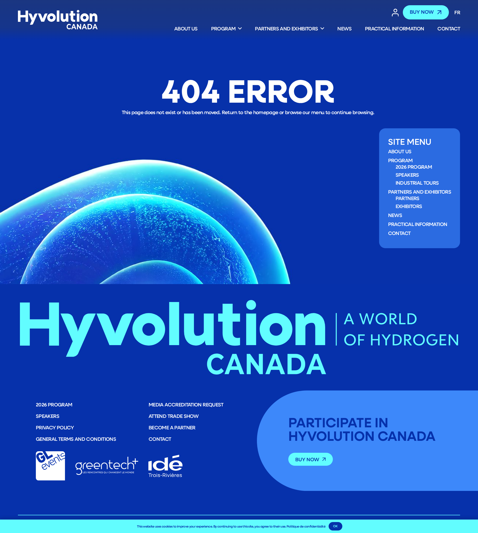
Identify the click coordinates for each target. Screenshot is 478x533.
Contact (399, 233)
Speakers (407, 174)
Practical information (417, 224)
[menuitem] (455, 12)
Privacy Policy (55, 427)
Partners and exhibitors (419, 191)
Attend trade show (173, 416)
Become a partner (172, 427)
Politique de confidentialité (306, 526)
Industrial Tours (417, 182)
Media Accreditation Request (186, 404)
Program (400, 160)
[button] (238, 28)
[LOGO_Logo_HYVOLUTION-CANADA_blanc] (58, 20)
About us (400, 151)
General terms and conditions (76, 439)
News (395, 215)
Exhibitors (409, 206)
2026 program (414, 166)
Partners (407, 198)
